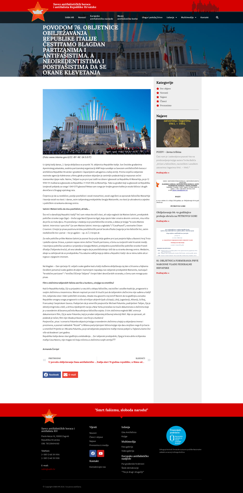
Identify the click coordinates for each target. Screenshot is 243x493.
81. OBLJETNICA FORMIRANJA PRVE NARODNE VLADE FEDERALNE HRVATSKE (177, 264)
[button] (217, 17)
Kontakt (205, 17)
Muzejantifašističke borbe (127, 17)
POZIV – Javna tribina (168, 152)
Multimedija (187, 17)
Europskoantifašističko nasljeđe (101, 17)
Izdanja (170, 17)
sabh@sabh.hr (48, 469)
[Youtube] (100, 453)
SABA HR (69, 17)
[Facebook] (92, 453)
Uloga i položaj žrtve (152, 17)
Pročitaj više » (162, 173)
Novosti (82, 17)
